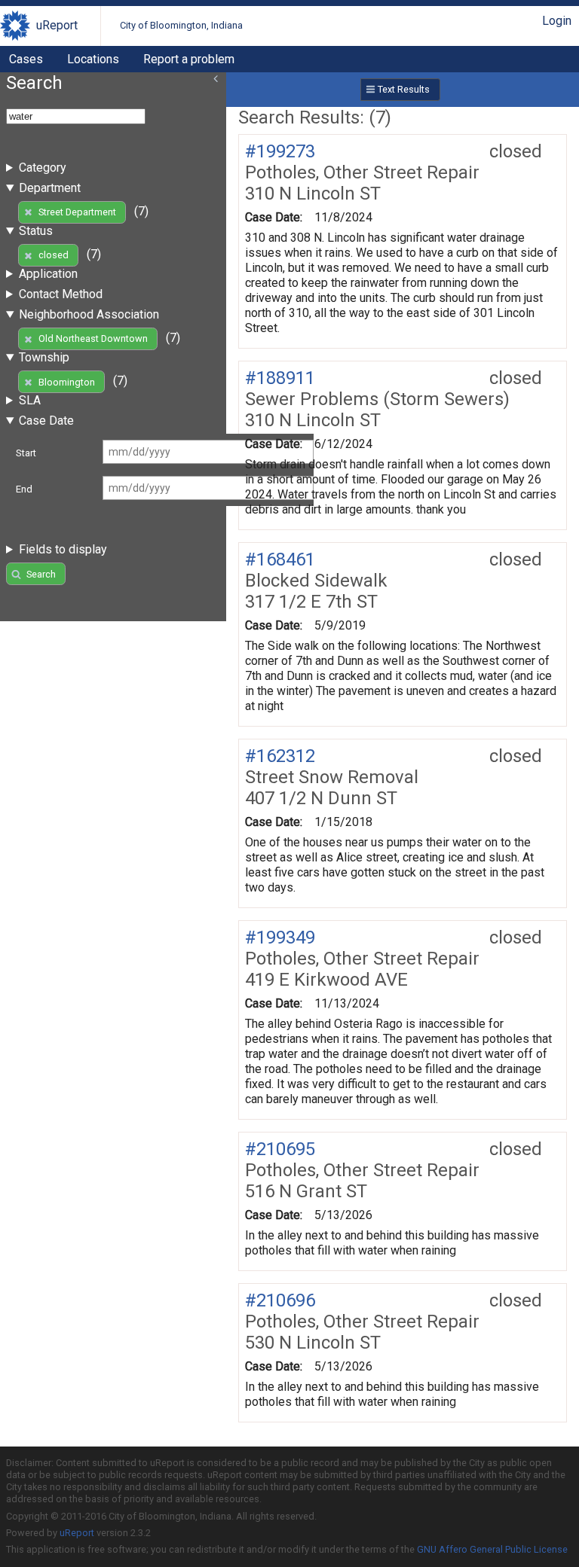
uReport (57, 25)
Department (50, 188)
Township (44, 357)
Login (556, 21)
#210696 (280, 1300)
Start (26, 453)
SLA (30, 400)
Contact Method (61, 294)
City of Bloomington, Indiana (181, 25)
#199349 (280, 937)
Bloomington (66, 382)
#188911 (280, 378)
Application (48, 274)
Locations (93, 59)
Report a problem (188, 59)
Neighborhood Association (89, 314)
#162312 (280, 756)
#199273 (280, 151)
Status (36, 231)
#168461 (280, 559)
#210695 (280, 1149)
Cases (26, 59)
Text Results (404, 89)
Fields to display (63, 549)
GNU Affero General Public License (492, 1549)
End (24, 489)
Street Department (77, 212)
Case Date (46, 420)
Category (42, 167)
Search (41, 574)
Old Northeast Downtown (93, 338)
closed (53, 255)
